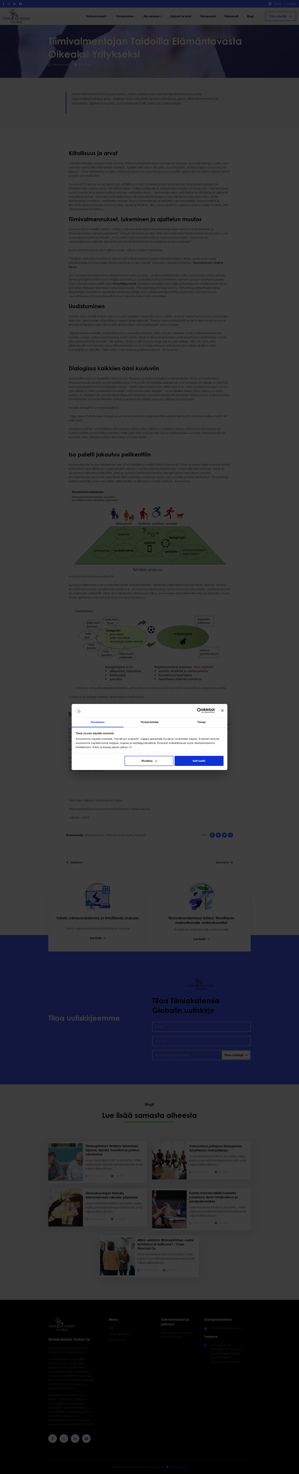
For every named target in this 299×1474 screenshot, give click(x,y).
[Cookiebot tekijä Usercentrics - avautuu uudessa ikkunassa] (199, 710)
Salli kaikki (199, 760)
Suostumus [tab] (98, 722)
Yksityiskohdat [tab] (149, 722)
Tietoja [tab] (201, 722)
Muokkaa (147, 760)
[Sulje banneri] (222, 710)
